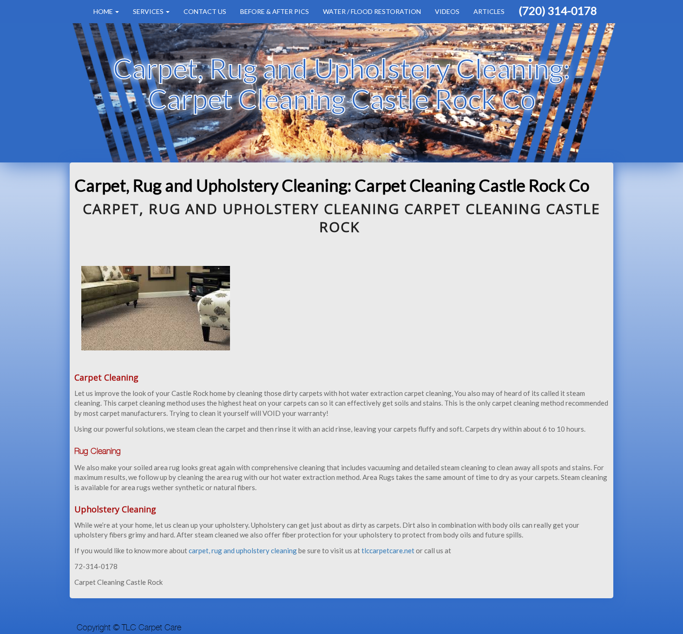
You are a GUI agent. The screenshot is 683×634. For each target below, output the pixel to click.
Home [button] (103, 11)
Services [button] (149, 11)
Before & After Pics (274, 11)
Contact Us (205, 11)
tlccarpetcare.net (388, 550)
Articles (489, 11)
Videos (447, 11)
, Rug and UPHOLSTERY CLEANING (269, 208)
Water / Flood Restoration (372, 11)
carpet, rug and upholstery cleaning (243, 550)
